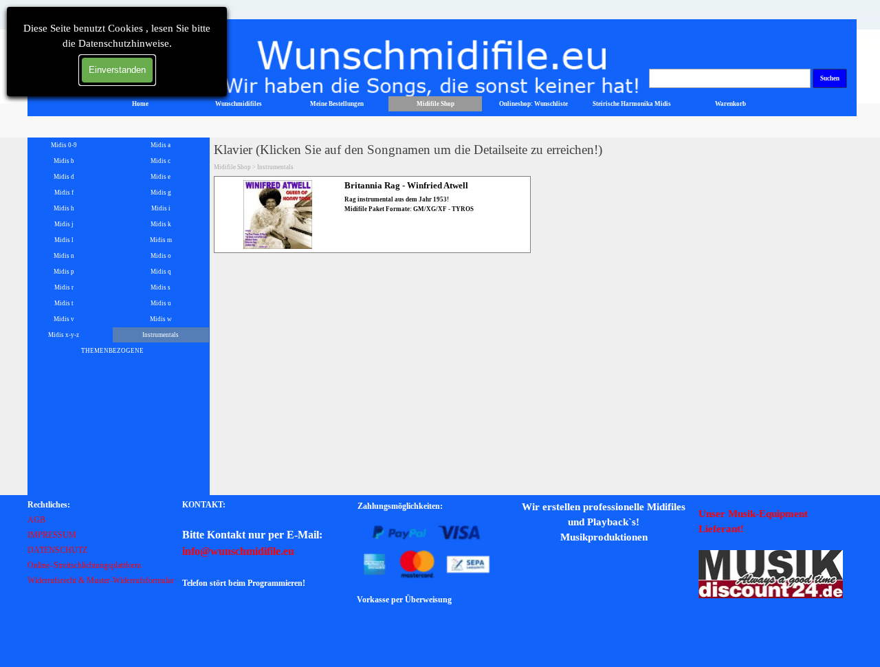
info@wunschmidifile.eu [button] (238, 551)
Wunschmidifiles (238, 103)
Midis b (64, 160)
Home (140, 103)
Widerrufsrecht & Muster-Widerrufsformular (101, 580)
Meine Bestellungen (337, 103)
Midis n (64, 255)
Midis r (64, 287)
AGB (36, 520)
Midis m (161, 240)
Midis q (161, 271)
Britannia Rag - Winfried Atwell (406, 185)
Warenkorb (730, 103)
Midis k (161, 224)
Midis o (161, 255)
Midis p (64, 271)
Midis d (64, 176)
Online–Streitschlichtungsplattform (84, 565)
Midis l (64, 240)
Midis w (161, 319)
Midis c (160, 160)
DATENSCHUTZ (57, 550)
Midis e (160, 176)
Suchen (829, 78)
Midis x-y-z (63, 334)
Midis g (161, 192)
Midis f (64, 192)
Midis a (160, 145)
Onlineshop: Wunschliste (533, 103)
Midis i (160, 208)
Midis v (64, 319)
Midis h (64, 208)
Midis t (64, 303)
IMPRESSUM (52, 535)
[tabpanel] (103, 541)
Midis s (160, 287)
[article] (372, 214)
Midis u (161, 303)
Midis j (64, 224)
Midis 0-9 (64, 145)
